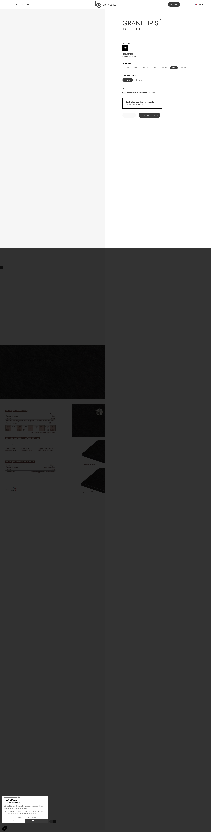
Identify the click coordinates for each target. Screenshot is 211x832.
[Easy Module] (155, 48)
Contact (26, 4)
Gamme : (129, 76)
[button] (54, 821)
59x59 (127, 68)
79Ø (174, 68)
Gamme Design (129, 56)
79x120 (183, 68)
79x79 (164, 68)
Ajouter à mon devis (149, 115)
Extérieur (139, 80)
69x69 (145, 68)
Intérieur (128, 80)
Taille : (126, 63)
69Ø (154, 68)
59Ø (135, 68)
